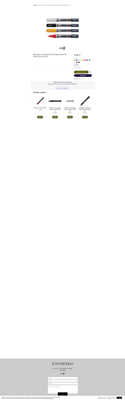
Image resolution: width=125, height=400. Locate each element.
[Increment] (79, 67)
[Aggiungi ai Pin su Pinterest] (77, 79)
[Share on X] (82, 79)
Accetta (119, 397)
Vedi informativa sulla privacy (47, 398)
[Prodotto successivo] (93, 101)
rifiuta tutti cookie (111, 397)
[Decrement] (75, 67)
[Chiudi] (123, 398)
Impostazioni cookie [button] (101, 397)
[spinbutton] (77, 67)
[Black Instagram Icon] (64, 374)
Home (34, 5)
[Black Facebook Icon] (61, 374)
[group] (62, 107)
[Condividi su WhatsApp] (80, 79)
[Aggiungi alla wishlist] (90, 72)
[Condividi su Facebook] (75, 79)
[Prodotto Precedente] (31, 101)
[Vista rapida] (40, 101)
